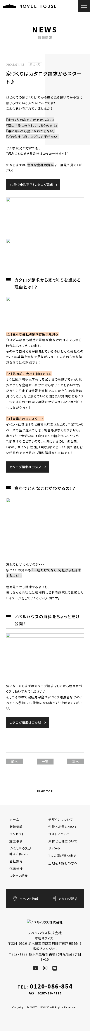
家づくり (35, 64)
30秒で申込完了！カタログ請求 (31, 184)
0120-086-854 (51, 986)
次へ (75, 761)
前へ (14, 761)
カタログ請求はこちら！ (26, 466)
